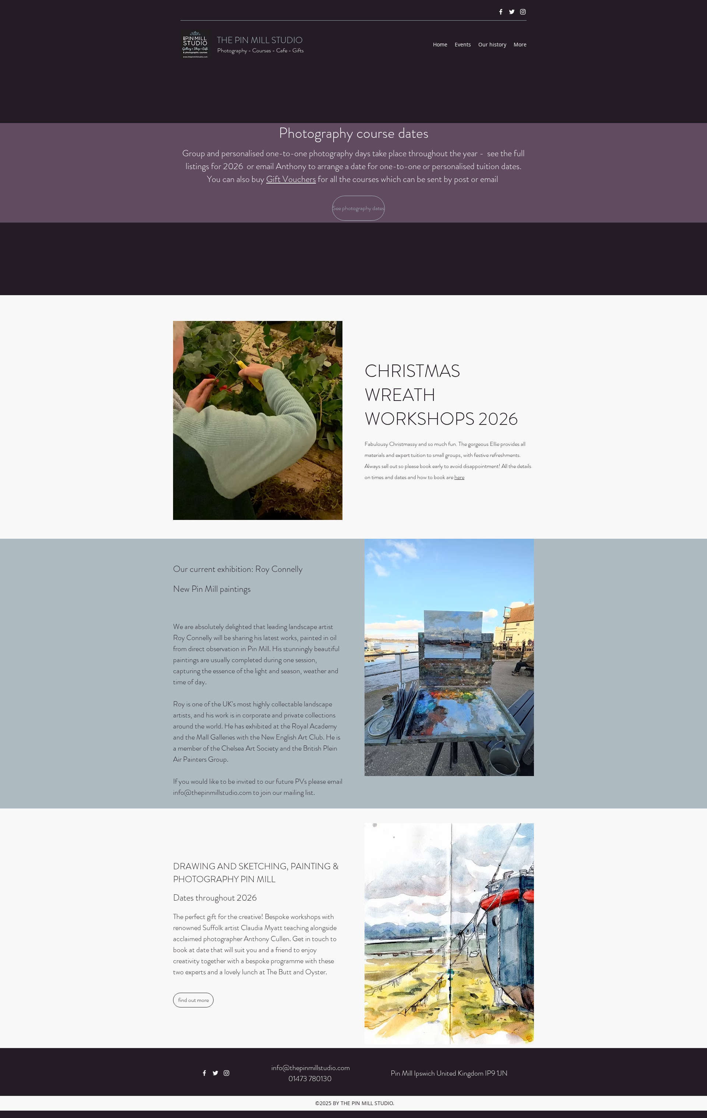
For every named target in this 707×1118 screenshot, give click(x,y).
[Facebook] (500, 11)
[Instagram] (523, 11)
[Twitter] (512, 11)
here (459, 477)
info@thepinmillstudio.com (212, 792)
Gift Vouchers (291, 179)
